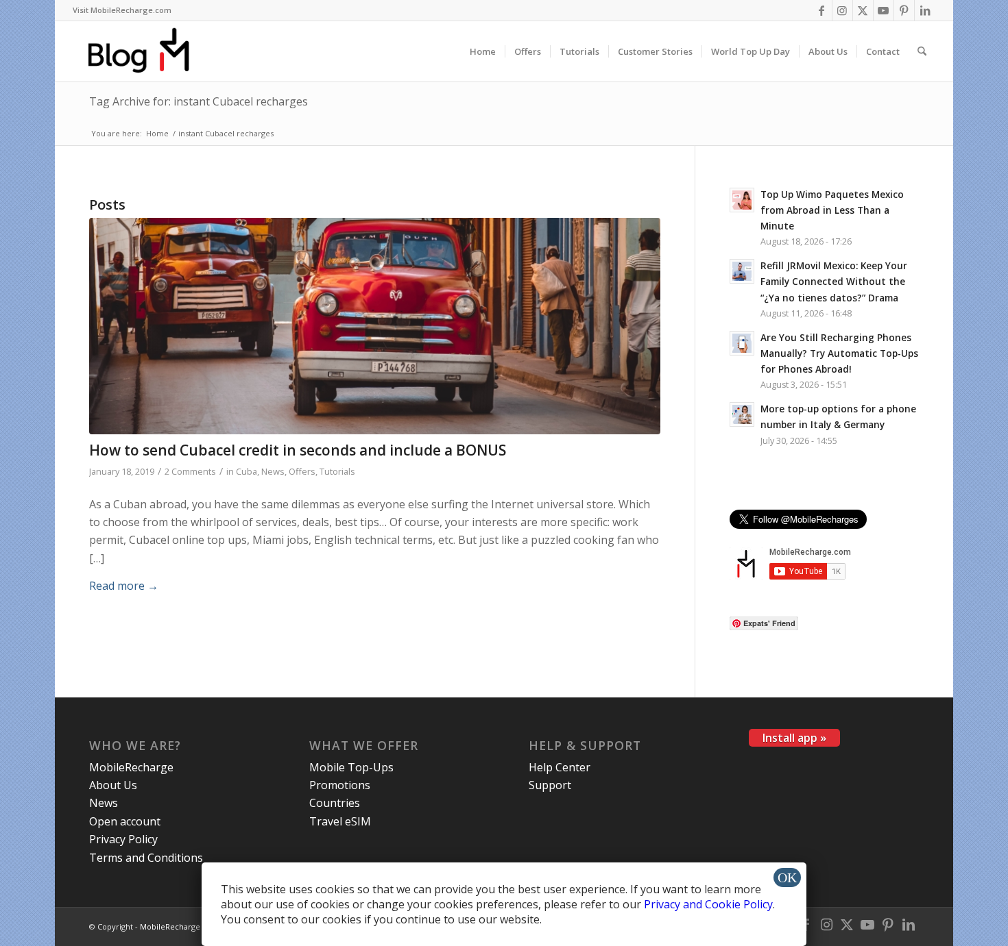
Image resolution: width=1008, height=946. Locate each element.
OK (787, 877)
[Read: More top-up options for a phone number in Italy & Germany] (742, 414)
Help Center (559, 767)
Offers (302, 471)
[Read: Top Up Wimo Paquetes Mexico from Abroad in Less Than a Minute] (742, 200)
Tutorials (337, 471)
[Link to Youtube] (883, 10)
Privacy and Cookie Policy (708, 904)
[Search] (922, 51)
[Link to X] (863, 10)
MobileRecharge (131, 767)
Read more (123, 585)
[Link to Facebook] (822, 10)
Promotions (339, 785)
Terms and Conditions (146, 857)
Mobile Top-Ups (351, 767)
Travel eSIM (340, 821)
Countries (334, 802)
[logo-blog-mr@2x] (146, 51)
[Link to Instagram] (842, 10)
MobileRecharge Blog (179, 926)
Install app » (794, 737)
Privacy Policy (123, 839)
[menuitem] (122, 10)
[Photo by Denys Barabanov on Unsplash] (374, 326)
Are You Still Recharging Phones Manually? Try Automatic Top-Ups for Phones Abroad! (839, 353)
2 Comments (190, 471)
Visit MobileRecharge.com (122, 10)
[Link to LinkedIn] (925, 10)
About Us (113, 785)
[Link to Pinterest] (904, 10)
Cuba (246, 471)
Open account (124, 821)
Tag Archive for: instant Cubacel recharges (198, 101)
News (273, 471)
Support (550, 785)
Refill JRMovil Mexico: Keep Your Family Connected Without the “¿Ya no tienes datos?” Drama (833, 281)
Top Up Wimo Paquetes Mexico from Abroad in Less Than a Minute (832, 210)
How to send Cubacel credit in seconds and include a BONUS (297, 450)
